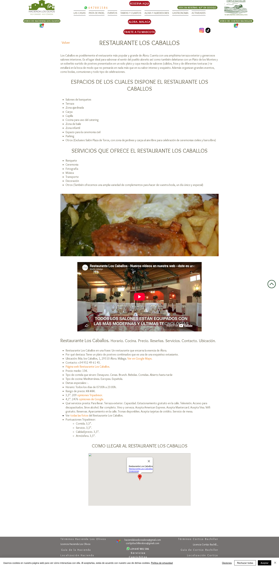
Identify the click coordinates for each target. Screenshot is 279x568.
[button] (79, 12)
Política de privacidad (162, 562)
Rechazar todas (245, 562)
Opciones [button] (227, 562)
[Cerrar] (275, 562)
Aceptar (265, 562)
